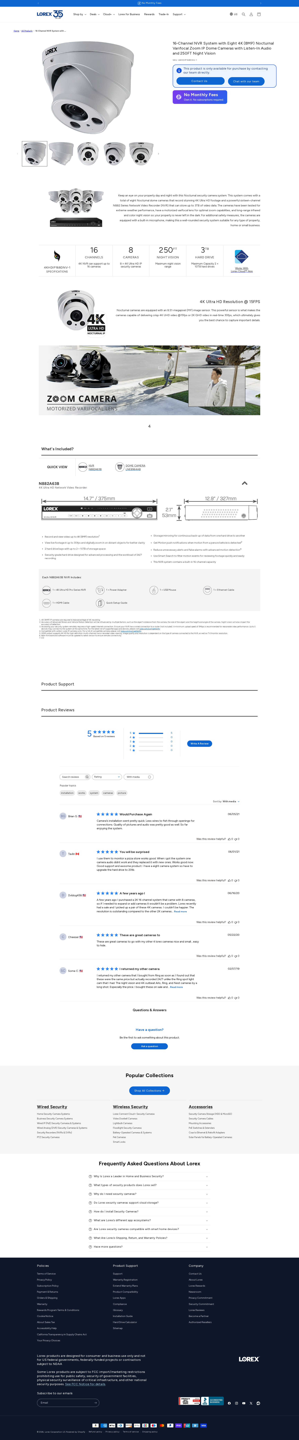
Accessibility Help (47, 1328)
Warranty (42, 1303)
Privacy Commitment (200, 1297)
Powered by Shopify (75, 1432)
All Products (26, 31)
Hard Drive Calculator (125, 1322)
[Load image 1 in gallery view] (34, 153)
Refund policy (95, 1432)
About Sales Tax (46, 1322)
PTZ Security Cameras (48, 1137)
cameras (108, 793)
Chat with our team (246, 81)
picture (122, 793)
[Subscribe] (95, 1403)
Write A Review (200, 743)
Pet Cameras (119, 1137)
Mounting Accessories (200, 1123)
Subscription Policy (47, 1285)
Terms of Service (46, 1273)
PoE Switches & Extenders (202, 1128)
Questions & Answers (149, 1010)
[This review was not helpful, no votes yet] (235, 839)
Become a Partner (199, 1316)
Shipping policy (150, 1432)
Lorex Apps (119, 1297)
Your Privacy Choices (48, 1340)
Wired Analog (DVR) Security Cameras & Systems (62, 1128)
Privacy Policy (44, 1279)
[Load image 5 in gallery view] (141, 153)
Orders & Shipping (47, 1297)
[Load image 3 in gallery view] (87, 153)
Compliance (120, 1303)
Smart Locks (119, 1142)
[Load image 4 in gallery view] (114, 153)
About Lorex (196, 1279)
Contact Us (199, 80)
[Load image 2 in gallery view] (61, 153)
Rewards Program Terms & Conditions (58, 1310)
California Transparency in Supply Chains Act (62, 1334)
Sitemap (118, 1328)
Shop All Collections (147, 1090)
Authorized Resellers (200, 1322)
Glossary (118, 1310)
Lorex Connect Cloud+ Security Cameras (134, 1114)
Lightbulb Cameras (122, 1123)
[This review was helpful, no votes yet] (229, 839)
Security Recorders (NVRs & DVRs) (54, 1132)
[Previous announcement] (38, 3)
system (94, 793)
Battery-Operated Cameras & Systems (132, 1132)
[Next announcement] (261, 3)
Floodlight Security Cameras (127, 1128)
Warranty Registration (125, 1279)
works (81, 793)
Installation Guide (123, 1316)
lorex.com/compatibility (149, 629)
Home (16, 31)
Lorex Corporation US (55, 1432)
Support (118, 1273)
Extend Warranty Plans (125, 1285)
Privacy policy (112, 1432)
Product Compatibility (125, 1291)
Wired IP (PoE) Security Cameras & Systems (59, 1123)
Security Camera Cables (201, 1118)
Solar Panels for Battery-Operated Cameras (210, 1137)
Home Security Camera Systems (53, 1114)
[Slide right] (158, 154)
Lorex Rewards (197, 1285)
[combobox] (107, 777)
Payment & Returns (47, 1291)
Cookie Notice (45, 1316)
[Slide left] (17, 154)
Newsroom (195, 1291)
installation (67, 793)
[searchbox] (72, 777)
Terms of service (131, 1432)
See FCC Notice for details (85, 1384)
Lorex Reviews (197, 1310)
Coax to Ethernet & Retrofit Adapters (207, 1132)
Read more (180, 911)
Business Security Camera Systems (55, 1118)
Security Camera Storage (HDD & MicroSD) (210, 1114)
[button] (79, 14)
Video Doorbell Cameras (125, 1118)
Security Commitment (201, 1303)
